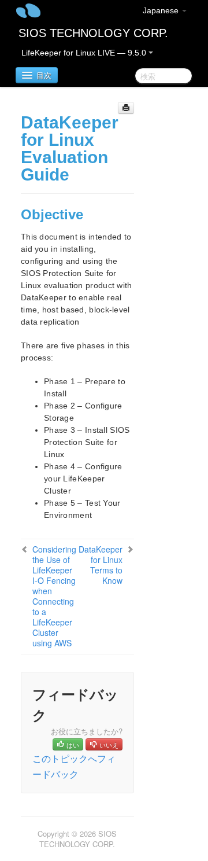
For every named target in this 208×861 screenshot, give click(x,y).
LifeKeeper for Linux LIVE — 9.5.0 (84, 52)
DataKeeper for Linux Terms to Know (100, 565)
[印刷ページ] (126, 108)
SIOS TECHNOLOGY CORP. (93, 33)
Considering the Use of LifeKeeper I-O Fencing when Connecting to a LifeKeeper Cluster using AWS (54, 596)
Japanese (162, 10)
